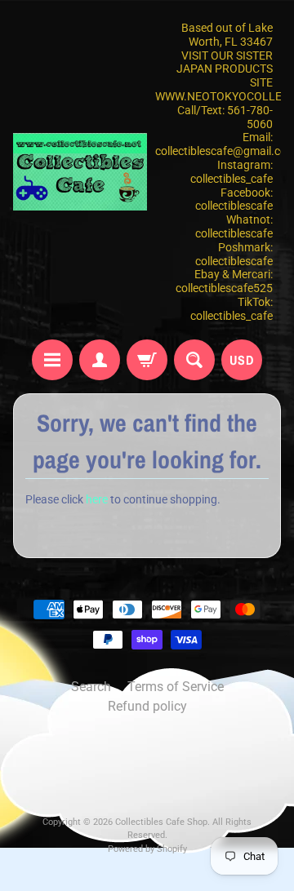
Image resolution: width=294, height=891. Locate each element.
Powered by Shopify (147, 849)
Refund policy (147, 706)
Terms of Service (175, 686)
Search (91, 686)
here (97, 499)
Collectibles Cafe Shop (161, 822)
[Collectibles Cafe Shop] (80, 172)
